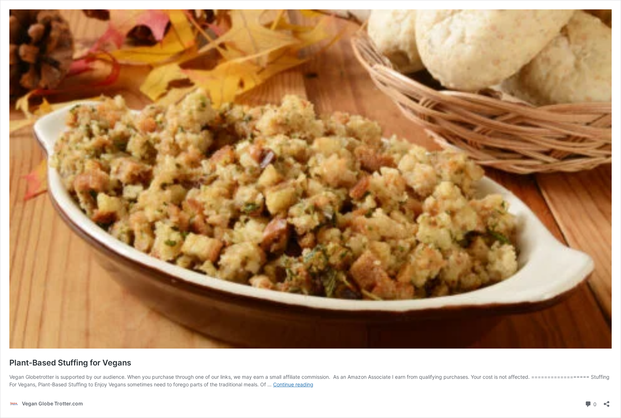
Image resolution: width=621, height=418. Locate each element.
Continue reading (293, 384)
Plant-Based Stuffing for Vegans (70, 362)
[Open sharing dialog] (607, 401)
